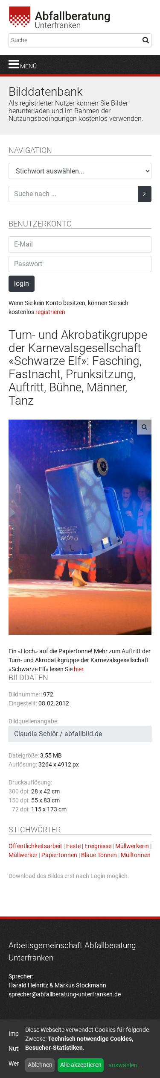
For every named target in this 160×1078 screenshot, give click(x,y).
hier (78, 669)
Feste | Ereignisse (88, 846)
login (21, 283)
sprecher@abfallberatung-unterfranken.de (65, 994)
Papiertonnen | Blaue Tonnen (79, 855)
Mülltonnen (136, 855)
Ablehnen (40, 1064)
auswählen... (125, 1065)
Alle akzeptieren (81, 1064)
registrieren (50, 311)
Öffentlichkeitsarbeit (35, 846)
